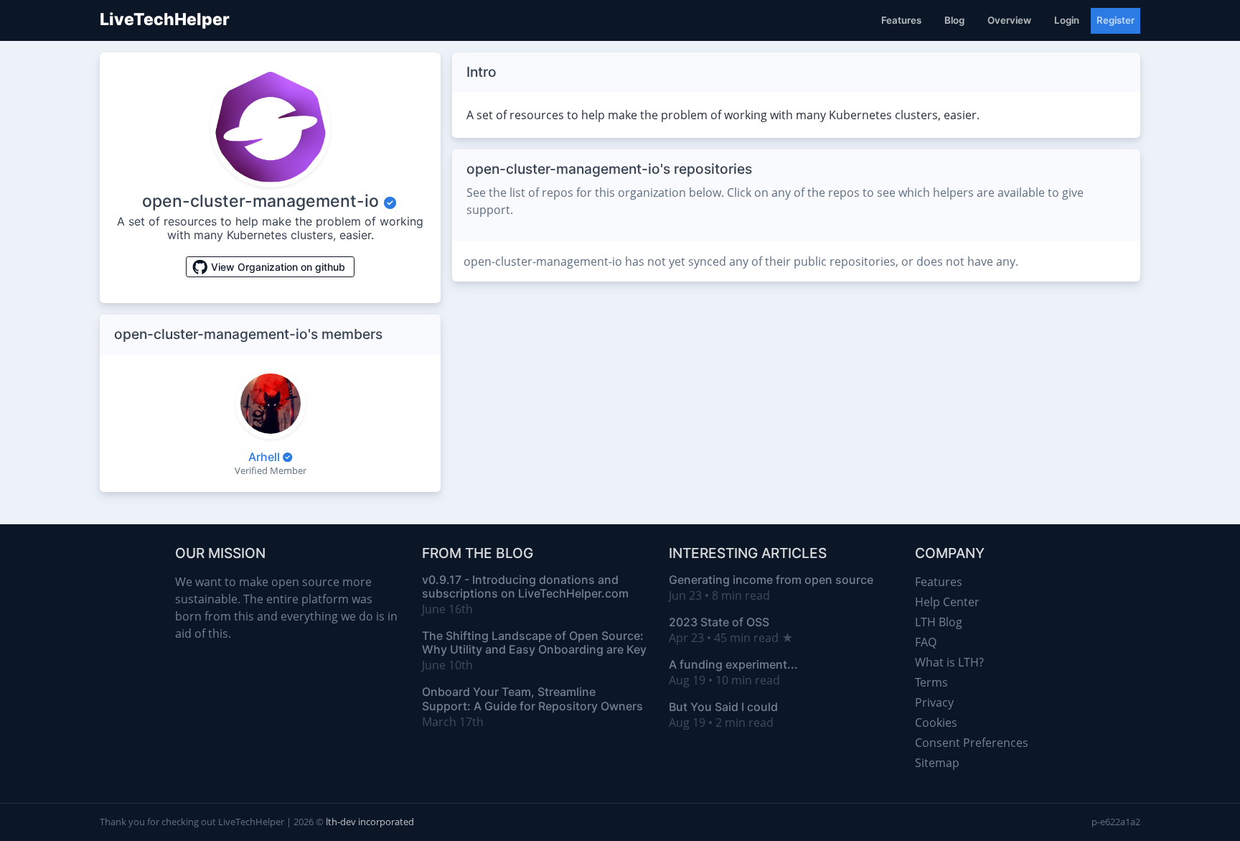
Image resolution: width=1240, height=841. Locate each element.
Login (1066, 20)
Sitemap (937, 763)
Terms (931, 682)
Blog (954, 20)
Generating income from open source (771, 579)
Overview (1009, 20)
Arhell (264, 457)
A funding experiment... (733, 664)
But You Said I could (723, 707)
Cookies (936, 722)
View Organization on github (278, 267)
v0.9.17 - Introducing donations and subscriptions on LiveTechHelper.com (525, 586)
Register (1115, 20)
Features (901, 20)
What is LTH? (949, 662)
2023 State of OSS (719, 622)
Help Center (947, 602)
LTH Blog (938, 622)
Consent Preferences (971, 743)
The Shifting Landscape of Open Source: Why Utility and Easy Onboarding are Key (534, 642)
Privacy (934, 702)
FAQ (925, 642)
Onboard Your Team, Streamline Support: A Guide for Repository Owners (532, 698)
